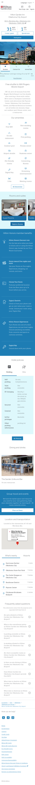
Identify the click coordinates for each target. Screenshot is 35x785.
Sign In (32, 9)
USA (11, 702)
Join (27, 9)
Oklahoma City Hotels (8, 704)
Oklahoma (17, 702)
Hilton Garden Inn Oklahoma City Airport (14, 706)
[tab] (5, 68)
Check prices (22, 37)
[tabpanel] (17, 75)
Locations (5, 702)
